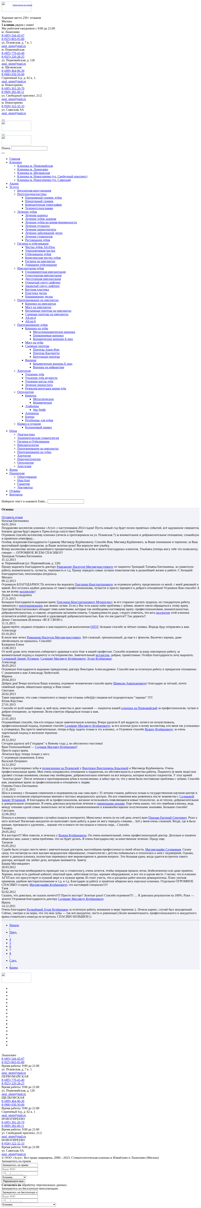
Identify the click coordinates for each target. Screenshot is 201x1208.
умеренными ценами (111, 803)
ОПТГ (94, 626)
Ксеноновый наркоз (38, 427)
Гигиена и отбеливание (33, 243)
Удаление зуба (34, 374)
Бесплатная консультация (34, 190)
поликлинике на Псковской (60, 768)
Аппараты (32, 413)
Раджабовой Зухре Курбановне (47, 909)
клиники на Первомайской (139, 708)
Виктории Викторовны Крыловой (105, 768)
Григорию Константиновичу (94, 584)
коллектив (163, 612)
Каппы (29, 416)
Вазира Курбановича (72, 835)
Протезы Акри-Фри (46, 349)
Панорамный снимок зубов (43, 197)
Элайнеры (32, 406)
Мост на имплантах (38, 307)
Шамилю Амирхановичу (130, 683)
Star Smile (39, 409)
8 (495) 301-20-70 (13, 88)
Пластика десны (36, 293)
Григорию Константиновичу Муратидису (85, 602)
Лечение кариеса (36, 215)
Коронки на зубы (36, 328)
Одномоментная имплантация (45, 271)
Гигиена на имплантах (40, 261)
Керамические (42, 402)
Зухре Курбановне (99, 658)
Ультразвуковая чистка (40, 250)
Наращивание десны (39, 296)
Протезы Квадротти (46, 353)
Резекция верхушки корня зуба (45, 388)
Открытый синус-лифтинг (43, 282)
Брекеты (30, 395)
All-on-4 (30, 317)
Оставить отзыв (12, 517)
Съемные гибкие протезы (26, 1027)
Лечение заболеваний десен (43, 233)
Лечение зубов (27, 211)
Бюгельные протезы (46, 356)
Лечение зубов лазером (40, 218)
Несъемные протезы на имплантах (48, 310)
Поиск (6, 148)
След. (13, 960)
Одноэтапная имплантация (43, 275)
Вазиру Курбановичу (159, 729)
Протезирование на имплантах (38, 300)
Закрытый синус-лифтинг (42, 286)
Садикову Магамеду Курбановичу (63, 658)
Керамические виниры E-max (52, 363)
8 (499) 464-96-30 (13, 70)
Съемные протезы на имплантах (47, 314)
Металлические (43, 399)
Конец (13, 967)
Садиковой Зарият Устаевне (20, 658)
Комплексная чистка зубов (43, 257)
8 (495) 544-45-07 (13, 35)
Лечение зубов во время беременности (51, 222)
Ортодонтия (25, 392)
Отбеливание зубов (38, 254)
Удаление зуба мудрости (41, 378)
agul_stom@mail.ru (14, 46)
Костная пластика (37, 289)
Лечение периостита (39, 385)
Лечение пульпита (37, 226)
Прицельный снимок (39, 201)
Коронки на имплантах (40, 303)
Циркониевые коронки (48, 335)
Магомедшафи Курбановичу (48, 884)
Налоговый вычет (21, 1045)
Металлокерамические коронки (54, 332)
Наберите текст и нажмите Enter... (24, 501)
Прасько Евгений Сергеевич (167, 817)
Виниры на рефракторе (48, 367)
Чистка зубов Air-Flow (40, 247)
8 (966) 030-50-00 (13, 74)
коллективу (27, 591)
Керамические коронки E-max (53, 339)
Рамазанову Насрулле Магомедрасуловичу (85, 566)
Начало (14, 925)
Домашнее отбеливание (41, 264)
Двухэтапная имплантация (43, 279)
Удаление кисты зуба (39, 381)
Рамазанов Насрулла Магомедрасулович (54, 637)
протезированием (30, 605)
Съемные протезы (37, 346)
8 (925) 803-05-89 (13, 39)
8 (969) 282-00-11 (13, 92)
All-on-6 (30, 321)
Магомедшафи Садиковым (163, 849)
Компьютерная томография (43, 204)
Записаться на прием (22, 5)
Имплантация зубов (30, 268)
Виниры (30, 360)
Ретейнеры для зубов (39, 420)
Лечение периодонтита (40, 229)
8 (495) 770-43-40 (13, 53)
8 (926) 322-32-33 (13, 106)
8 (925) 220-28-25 (13, 56)
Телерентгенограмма (39, 208)
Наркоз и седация (29, 423)
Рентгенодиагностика (32, 194)
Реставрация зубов (37, 240)
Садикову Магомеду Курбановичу (87, 725)
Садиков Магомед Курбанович (55, 747)
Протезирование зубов (32, 324)
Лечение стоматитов (39, 236)
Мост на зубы (34, 342)
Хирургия (24, 370)
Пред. (13, 932)
